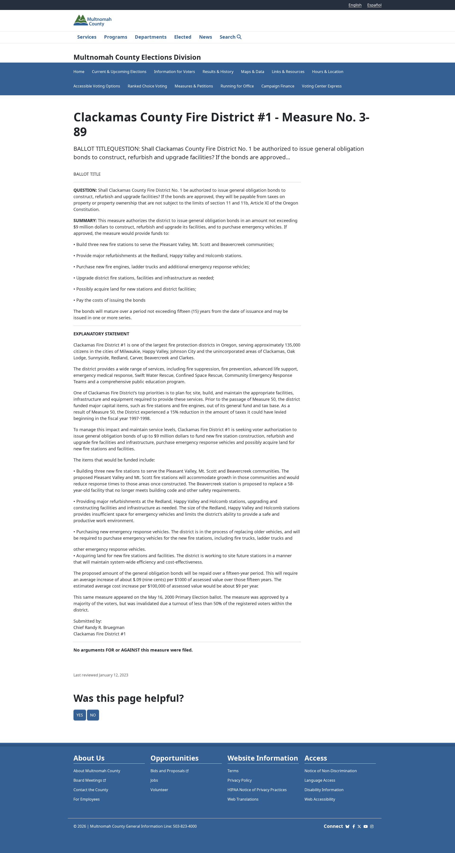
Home (78, 71)
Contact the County (90, 789)
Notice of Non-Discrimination (331, 770)
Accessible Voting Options (96, 86)
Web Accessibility (320, 799)
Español (374, 5)
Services (86, 37)
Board (87, 780)
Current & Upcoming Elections (119, 71)
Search (228, 37)
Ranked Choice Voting (147, 86)
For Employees (86, 799)
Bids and (167, 770)
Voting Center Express (322, 86)
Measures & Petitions (194, 86)
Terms (233, 770)
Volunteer (159, 789)
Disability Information (324, 789)
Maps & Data (252, 71)
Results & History (218, 71)
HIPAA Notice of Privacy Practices (257, 789)
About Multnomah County (96, 770)
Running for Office (237, 86)
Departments (151, 37)
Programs (115, 37)
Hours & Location (327, 71)
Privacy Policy (240, 780)
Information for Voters (174, 71)
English (355, 5)
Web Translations (243, 799)
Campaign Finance (277, 86)
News (205, 37)
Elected (182, 37)
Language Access (320, 780)
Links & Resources (288, 71)
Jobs (154, 780)
